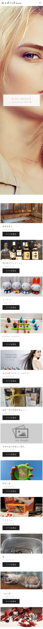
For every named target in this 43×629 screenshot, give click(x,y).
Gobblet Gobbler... (11, 336)
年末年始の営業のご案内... (14, 446)
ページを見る (11, 234)
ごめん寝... (7, 593)
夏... (4, 557)
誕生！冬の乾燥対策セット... (15, 410)
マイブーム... (8, 520)
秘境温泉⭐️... (8, 226)
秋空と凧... (7, 483)
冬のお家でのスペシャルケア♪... (16, 373)
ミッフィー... (8, 299)
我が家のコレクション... (13, 263)
